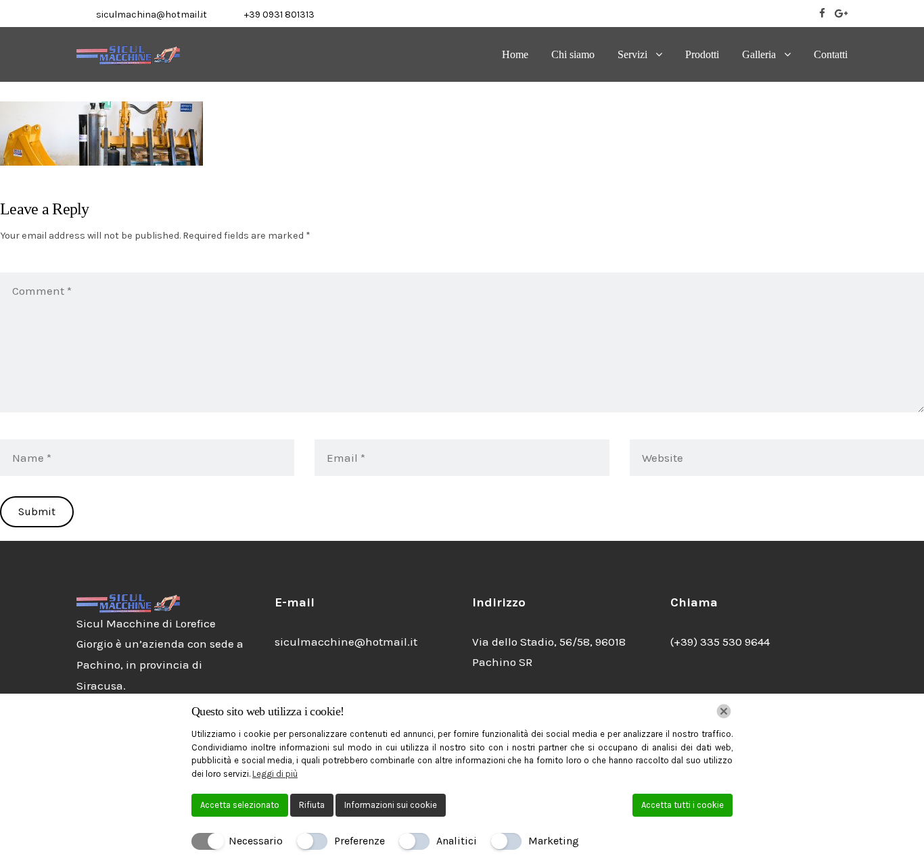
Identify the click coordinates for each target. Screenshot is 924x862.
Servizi (632, 54)
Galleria (759, 54)
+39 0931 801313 (279, 14)
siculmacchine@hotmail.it (346, 641)
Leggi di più (275, 774)
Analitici (456, 840)
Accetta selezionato (239, 805)
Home (515, 54)
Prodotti (702, 54)
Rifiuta (312, 805)
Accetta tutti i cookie (682, 805)
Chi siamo (573, 54)
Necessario (256, 840)
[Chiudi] (724, 711)
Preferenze (359, 840)
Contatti (831, 54)
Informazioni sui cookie (390, 805)
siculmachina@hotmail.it (151, 14)
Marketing (553, 840)
